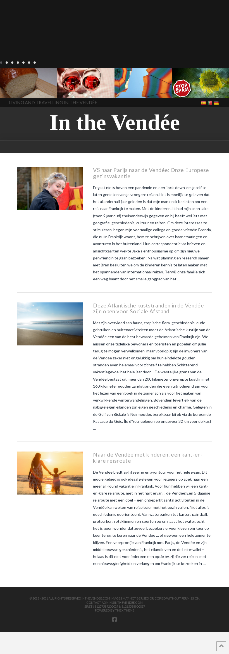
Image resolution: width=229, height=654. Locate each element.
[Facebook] (114, 619)
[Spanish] (204, 102)
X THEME (127, 610)
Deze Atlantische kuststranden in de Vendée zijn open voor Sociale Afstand (148, 308)
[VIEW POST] (50, 188)
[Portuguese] (210, 102)
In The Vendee (20, 90)
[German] (217, 102)
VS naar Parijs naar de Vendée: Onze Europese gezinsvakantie (151, 173)
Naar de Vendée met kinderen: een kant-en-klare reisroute (147, 457)
